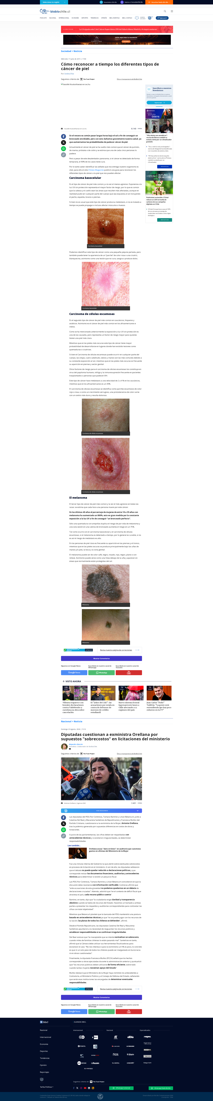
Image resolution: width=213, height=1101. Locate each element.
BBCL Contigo (127, 18)
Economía (75, 18)
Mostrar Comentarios (101, 658)
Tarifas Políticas (46, 1087)
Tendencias (95, 18)
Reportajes (44, 1072)
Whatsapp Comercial (123, 1088)
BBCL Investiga (114, 18)
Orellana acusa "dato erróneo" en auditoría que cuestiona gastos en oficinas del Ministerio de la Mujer (115, 850)
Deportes (85, 18)
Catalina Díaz (69, 73)
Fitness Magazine (96, 170)
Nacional (52, 18)
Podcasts (43, 18)
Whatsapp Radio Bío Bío (162, 1088)
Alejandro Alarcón (76, 744)
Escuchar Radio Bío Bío (160, 2)
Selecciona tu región (51, 2)
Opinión (104, 18)
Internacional (64, 18)
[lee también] (78, 853)
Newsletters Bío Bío (110, 2)
